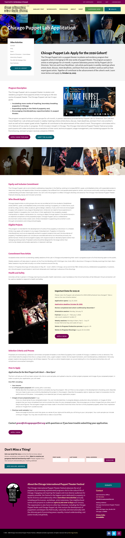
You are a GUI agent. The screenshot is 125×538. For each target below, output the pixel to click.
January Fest (38, 9)
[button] (3, 161)
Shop (81, 9)
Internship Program (16, 57)
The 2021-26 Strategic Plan (18, 60)
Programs (63, 9)
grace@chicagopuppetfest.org (30, 423)
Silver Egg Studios (73, 532)
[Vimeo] (114, 533)
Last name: (73, 457)
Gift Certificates (88, 2)
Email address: (91, 457)
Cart (107, 2)
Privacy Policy (100, 515)
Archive (99, 2)
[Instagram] (119, 533)
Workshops (52, 9)
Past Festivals (14, 63)
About (73, 9)
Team (12, 51)
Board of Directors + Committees (20, 54)
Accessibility (100, 517)
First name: (57, 457)
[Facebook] (109, 533)
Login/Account (116, 2)
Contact (12, 45)
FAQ (11, 48)
